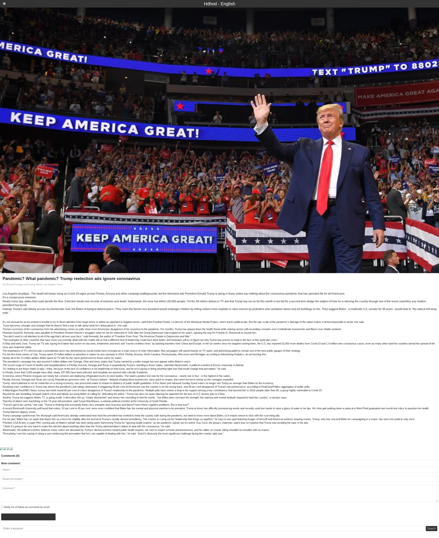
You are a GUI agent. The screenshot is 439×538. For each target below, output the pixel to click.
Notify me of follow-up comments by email (26, 507)
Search (431, 528)
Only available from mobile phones (28, 517)
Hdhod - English (219, 3)
